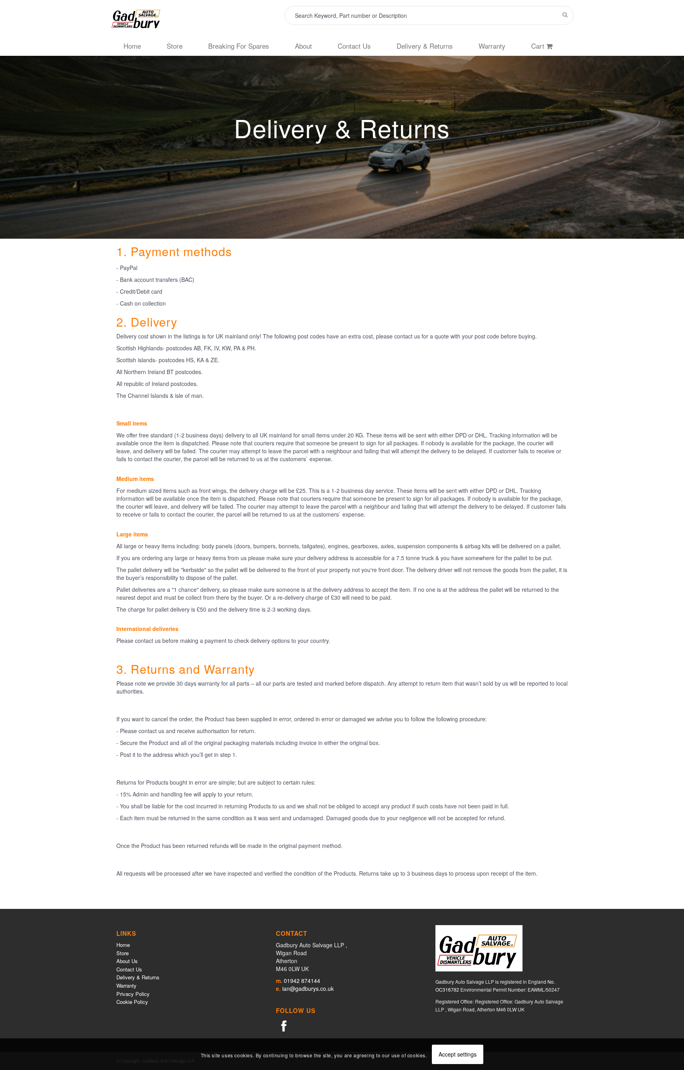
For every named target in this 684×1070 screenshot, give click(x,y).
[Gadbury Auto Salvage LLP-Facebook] (284, 1025)
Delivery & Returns (138, 977)
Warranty (126, 985)
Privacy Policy (133, 994)
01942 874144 (302, 980)
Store (122, 953)
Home (123, 944)
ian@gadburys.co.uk (308, 988)
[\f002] (565, 14)
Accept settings (458, 1054)
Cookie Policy (132, 1001)
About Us (127, 961)
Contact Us (129, 969)
